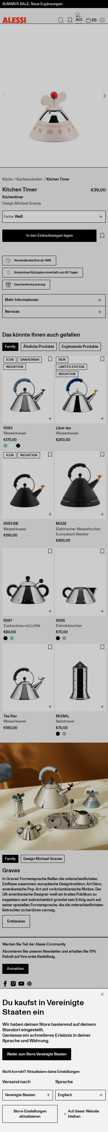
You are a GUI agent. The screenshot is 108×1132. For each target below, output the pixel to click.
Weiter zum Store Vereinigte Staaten (37, 1054)
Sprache (64, 1081)
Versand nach (16, 1081)
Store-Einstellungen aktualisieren (30, 1114)
